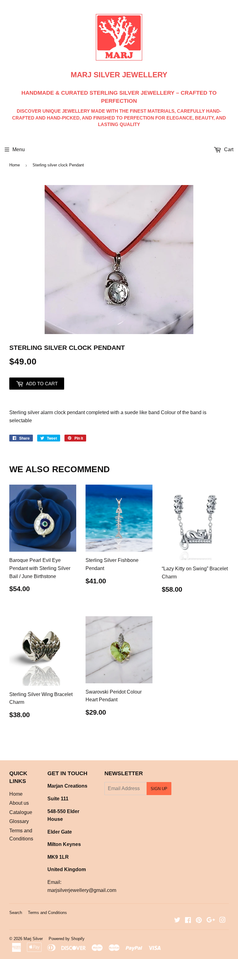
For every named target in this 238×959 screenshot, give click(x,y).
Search (15, 912)
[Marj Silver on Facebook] (188, 920)
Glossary (19, 821)
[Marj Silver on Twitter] (177, 920)
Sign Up (159, 788)
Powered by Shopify (67, 938)
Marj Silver (33, 938)
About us (19, 803)
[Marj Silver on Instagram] (222, 920)
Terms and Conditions (47, 912)
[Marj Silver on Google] (210, 920)
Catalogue (20, 812)
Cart (228, 149)
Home (14, 165)
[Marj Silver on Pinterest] (199, 920)
